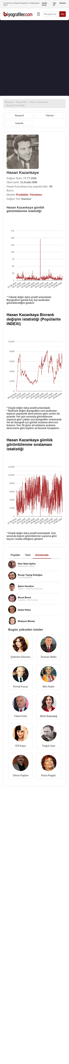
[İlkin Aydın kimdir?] (48, 675)
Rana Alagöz (48, 775)
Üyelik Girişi (44, 4)
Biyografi (19, 115)
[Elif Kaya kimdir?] (21, 734)
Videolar (50, 115)
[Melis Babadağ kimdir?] (48, 704)
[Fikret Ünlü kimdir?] (21, 704)
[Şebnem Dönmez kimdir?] (21, 645)
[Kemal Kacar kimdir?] (21, 675)
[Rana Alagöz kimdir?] (48, 763)
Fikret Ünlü (20, 716)
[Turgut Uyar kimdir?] (48, 734)
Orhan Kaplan (21, 775)
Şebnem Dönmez (20, 657)
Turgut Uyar (48, 745)
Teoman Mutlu (48, 657)
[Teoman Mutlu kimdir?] (48, 645)
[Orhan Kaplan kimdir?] (21, 763)
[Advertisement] (34, 58)
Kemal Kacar (20, 686)
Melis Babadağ (48, 716)
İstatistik (19, 123)
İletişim (63, 3)
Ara (62, 14)
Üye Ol (54, 4)
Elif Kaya (20, 745)
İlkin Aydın (48, 686)
